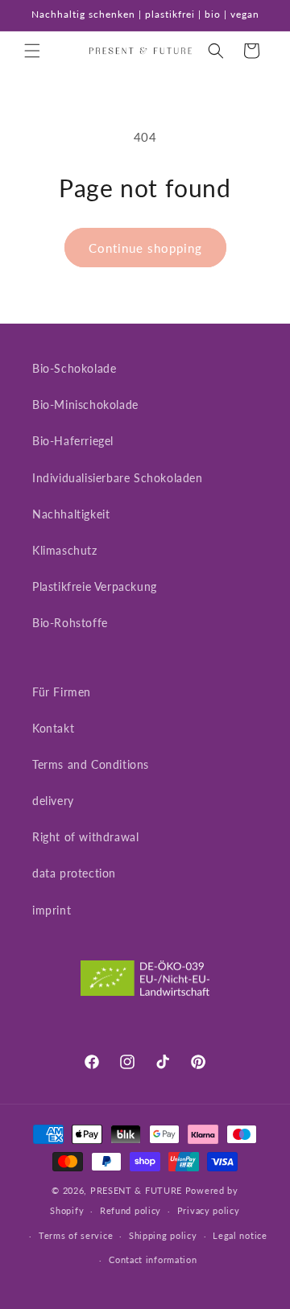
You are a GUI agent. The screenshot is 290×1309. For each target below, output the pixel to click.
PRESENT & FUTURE (136, 1190)
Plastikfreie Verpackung (94, 586)
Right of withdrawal (85, 837)
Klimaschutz (64, 550)
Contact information (153, 1259)
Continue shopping (145, 248)
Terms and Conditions (90, 764)
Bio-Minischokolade (85, 404)
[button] (32, 50)
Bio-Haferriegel (73, 441)
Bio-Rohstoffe (70, 623)
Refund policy (130, 1210)
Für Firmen (61, 692)
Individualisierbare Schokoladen (117, 478)
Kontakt (53, 728)
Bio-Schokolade (74, 368)
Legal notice (240, 1235)
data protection (74, 873)
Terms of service (76, 1235)
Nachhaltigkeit (71, 514)
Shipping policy (163, 1235)
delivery (53, 800)
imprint (51, 910)
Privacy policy (208, 1210)
